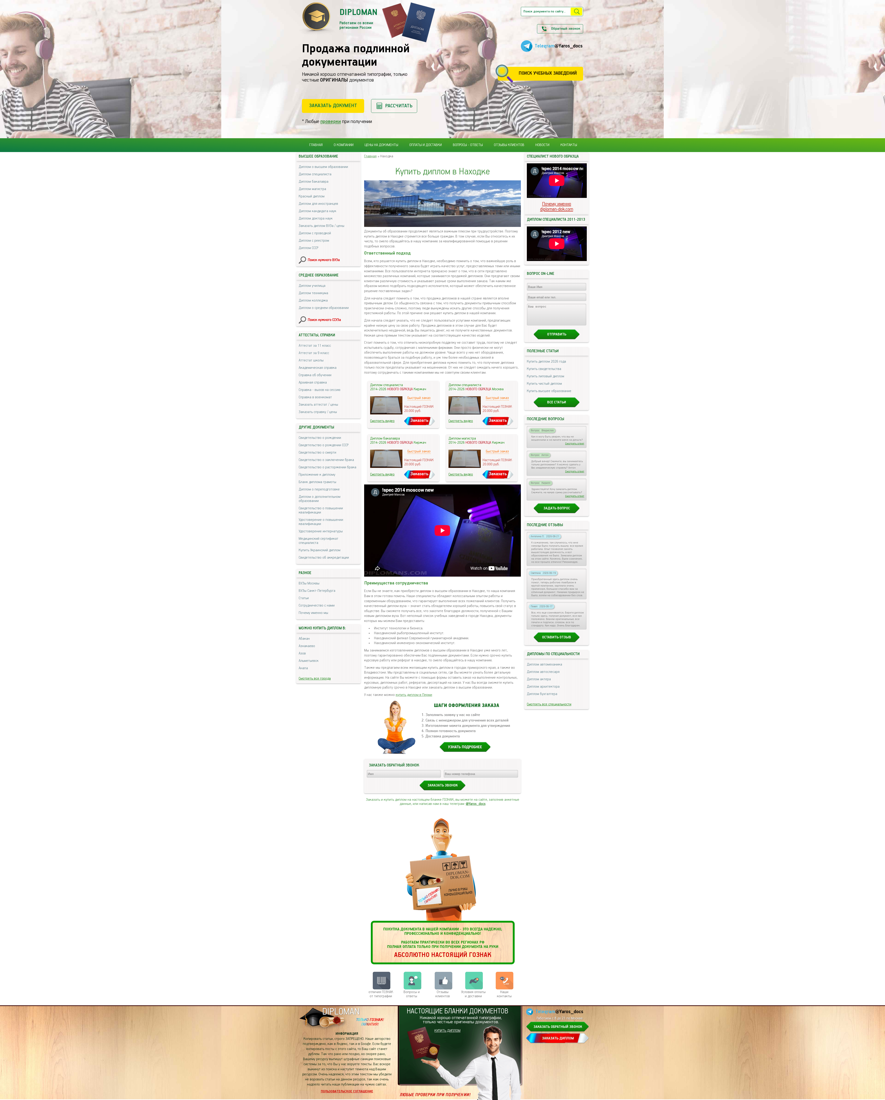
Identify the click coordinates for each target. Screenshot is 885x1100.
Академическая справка (317, 368)
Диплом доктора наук (316, 219)
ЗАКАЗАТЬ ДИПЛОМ (558, 1038)
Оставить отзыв (556, 637)
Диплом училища (312, 286)
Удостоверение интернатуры (321, 531)
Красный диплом (311, 196)
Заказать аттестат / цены (318, 405)
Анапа (303, 668)
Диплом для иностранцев (318, 204)
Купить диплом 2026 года (546, 362)
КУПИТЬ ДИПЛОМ (447, 1031)
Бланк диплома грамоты (317, 482)
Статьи (304, 598)
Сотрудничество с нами (317, 606)
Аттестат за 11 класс (315, 346)
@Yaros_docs (476, 804)
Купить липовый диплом (545, 376)
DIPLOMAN (341, 1012)
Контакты (568, 145)
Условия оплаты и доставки (473, 994)
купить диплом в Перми (414, 695)
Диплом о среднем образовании (324, 308)
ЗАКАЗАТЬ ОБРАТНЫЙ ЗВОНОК (558, 1027)
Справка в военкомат (315, 397)
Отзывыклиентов (442, 994)
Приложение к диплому (317, 475)
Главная (316, 145)
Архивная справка (313, 383)
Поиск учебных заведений (548, 73)
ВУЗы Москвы (309, 583)
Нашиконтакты (504, 994)
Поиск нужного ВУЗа (324, 260)
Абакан (304, 639)
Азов (302, 653)
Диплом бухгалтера (542, 694)
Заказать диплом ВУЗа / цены (321, 226)
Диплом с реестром (314, 241)
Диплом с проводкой (315, 233)
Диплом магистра (312, 189)
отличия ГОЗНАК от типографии (381, 994)
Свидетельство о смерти (317, 453)
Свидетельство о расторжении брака (327, 467)
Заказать (419, 420)
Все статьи (556, 402)
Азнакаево (307, 646)
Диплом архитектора (543, 687)
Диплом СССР (308, 248)
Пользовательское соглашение (347, 1091)
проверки (330, 121)
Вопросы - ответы (468, 145)
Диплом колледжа (313, 301)
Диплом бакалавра (313, 182)
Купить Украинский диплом (319, 550)
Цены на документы (381, 145)
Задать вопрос (556, 508)
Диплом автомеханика (544, 665)
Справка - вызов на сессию (319, 390)
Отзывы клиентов (509, 145)
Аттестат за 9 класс (314, 353)
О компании (344, 145)
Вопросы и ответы (412, 994)
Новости (542, 145)
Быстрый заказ (419, 398)
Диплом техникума (313, 293)
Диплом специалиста (315, 174)
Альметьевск (309, 661)
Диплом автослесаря (543, 672)
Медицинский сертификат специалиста (318, 541)
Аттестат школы (311, 360)
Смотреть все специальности (549, 704)
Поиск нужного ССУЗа (324, 320)
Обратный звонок (565, 29)
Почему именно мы (313, 613)
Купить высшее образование (549, 391)
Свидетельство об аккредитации (324, 558)
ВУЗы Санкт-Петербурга (317, 591)
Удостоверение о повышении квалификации (321, 522)
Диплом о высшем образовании (323, 167)
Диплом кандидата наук (317, 211)
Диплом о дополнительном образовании (319, 499)
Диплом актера (539, 679)
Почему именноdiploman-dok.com (556, 206)
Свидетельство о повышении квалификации (321, 510)
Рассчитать (399, 106)
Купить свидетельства (544, 369)
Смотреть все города (315, 679)
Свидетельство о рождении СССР (323, 445)
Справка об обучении (315, 375)
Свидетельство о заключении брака (326, 460)
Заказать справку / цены (318, 412)
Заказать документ (333, 106)
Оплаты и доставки (425, 145)
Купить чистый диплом (544, 384)
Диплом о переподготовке (319, 489)
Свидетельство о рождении (320, 438)
